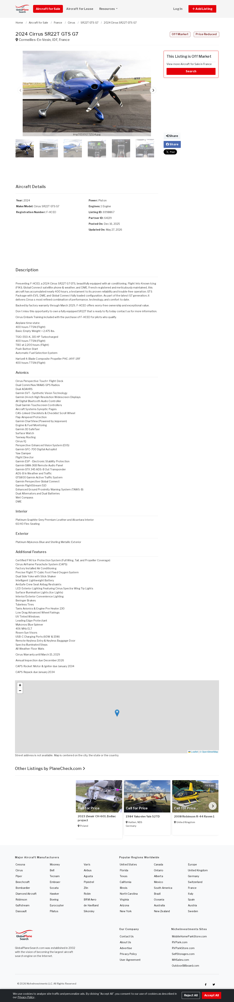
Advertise (126, 948)
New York (126, 911)
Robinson (21, 899)
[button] (202, 9)
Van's (87, 864)
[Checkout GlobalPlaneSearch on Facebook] (206, 984)
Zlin (86, 887)
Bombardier (23, 887)
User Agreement (130, 959)
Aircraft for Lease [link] (79, 9)
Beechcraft (23, 882)
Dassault (21, 911)
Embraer (55, 882)
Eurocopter (57, 905)
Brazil (157, 893)
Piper (19, 876)
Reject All (191, 995)
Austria (192, 905)
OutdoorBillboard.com (185, 965)
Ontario (158, 870)
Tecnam (55, 876)
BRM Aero (90, 899)
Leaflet (194, 751)
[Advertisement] (87, 167)
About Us (125, 942)
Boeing (54, 899)
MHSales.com (180, 959)
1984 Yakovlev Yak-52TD (143, 816)
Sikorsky (89, 911)
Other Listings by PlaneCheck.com (49, 768)
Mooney (55, 864)
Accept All (211, 995)
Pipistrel (89, 882)
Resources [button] (107, 9)
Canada (158, 864)
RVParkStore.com (183, 948)
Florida (124, 870)
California (125, 882)
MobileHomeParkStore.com (189, 936)
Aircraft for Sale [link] (48, 9)
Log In (177, 9)
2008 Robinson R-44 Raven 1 (194, 816)
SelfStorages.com (183, 953)
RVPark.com (179, 942)
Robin (87, 893)
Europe (192, 864)
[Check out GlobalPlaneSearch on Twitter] (214, 984)
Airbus (88, 870)
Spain (191, 899)
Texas (123, 876)
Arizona (124, 905)
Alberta (158, 876)
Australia (159, 905)
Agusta (88, 876)
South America (163, 887)
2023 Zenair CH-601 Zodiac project (97, 818)
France (192, 887)
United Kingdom (198, 870)
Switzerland (195, 882)
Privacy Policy (128, 953)
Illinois (123, 887)
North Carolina (129, 893)
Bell (52, 870)
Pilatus (54, 911)
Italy (190, 893)
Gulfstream (22, 905)
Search (191, 71)
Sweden (193, 911)
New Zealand (162, 911)
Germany (193, 876)
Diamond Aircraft (26, 893)
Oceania (159, 899)
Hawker (54, 893)
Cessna (20, 864)
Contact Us (127, 936)
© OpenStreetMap (209, 751)
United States (128, 864)
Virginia (124, 899)
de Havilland (91, 905)
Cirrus (19, 870)
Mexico (158, 882)
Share (173, 136)
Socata (54, 887)
